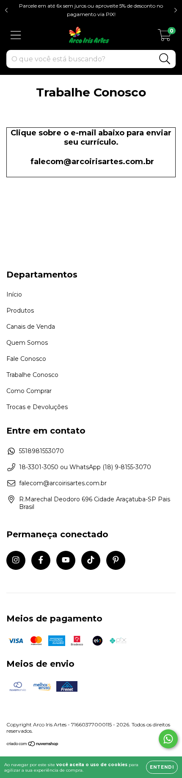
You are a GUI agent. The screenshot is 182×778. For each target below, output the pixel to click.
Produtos (20, 310)
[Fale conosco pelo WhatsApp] (168, 738)
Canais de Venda (30, 326)
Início (14, 294)
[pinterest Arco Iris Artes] (115, 560)
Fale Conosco (26, 359)
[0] (164, 37)
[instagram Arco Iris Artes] (15, 560)
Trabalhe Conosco (32, 375)
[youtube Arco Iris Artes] (65, 560)
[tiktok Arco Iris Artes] (90, 560)
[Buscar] (165, 59)
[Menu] (15, 35)
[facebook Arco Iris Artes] (40, 560)
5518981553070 (41, 451)
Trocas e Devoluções (37, 407)
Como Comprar (29, 391)
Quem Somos (27, 342)
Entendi (162, 767)
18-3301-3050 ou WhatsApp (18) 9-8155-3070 (85, 467)
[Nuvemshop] (32, 745)
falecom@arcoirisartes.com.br (92, 161)
